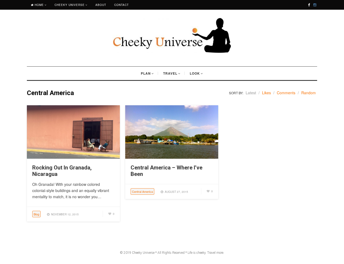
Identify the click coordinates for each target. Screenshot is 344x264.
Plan (146, 73)
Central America (142, 191)
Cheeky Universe (70, 5)
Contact (121, 5)
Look (195, 73)
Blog (36, 214)
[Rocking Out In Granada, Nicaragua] (73, 157)
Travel (170, 73)
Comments (286, 92)
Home (39, 5)
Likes (266, 92)
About (100, 5)
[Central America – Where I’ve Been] (171, 157)
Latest (251, 92)
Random (308, 92)
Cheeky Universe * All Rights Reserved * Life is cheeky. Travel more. (178, 253)
